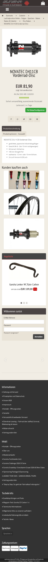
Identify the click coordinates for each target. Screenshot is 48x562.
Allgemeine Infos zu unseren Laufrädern (17, 511)
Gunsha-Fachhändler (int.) (12, 459)
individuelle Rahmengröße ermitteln (15, 515)
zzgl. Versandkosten (24, 90)
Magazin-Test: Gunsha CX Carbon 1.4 (16, 502)
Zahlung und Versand (10, 392)
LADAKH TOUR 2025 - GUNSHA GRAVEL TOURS (19, 476)
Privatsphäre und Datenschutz (13, 396)
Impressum (7, 404)
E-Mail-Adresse (9, 317)
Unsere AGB (7, 400)
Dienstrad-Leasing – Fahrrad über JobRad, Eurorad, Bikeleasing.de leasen (21, 422)
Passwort (7, 325)
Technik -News (8, 519)
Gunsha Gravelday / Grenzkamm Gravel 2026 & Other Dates (24, 467)
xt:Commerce (36, 561)
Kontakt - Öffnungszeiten (12, 409)
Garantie (6, 413)
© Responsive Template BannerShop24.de (31, 559)
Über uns (6, 450)
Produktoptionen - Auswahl (14, 133)
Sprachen (7, 533)
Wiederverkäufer (9, 455)
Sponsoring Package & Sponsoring (15, 472)
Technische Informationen (12, 506)
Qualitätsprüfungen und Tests (13, 498)
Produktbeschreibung (11, 128)
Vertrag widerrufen (10, 432)
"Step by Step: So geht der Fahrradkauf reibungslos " (21, 484)
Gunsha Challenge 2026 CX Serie (14, 463)
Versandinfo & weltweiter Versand (15, 417)
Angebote (8, 256)
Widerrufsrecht (8, 428)
